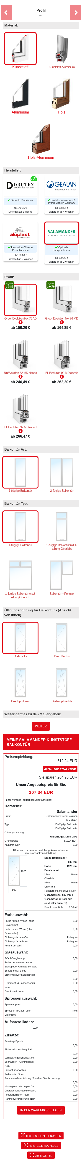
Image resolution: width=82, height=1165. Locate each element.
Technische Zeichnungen (43, 1136)
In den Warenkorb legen (41, 1110)
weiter (41, 726)
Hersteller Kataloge (43, 1145)
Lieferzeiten (43, 1155)
